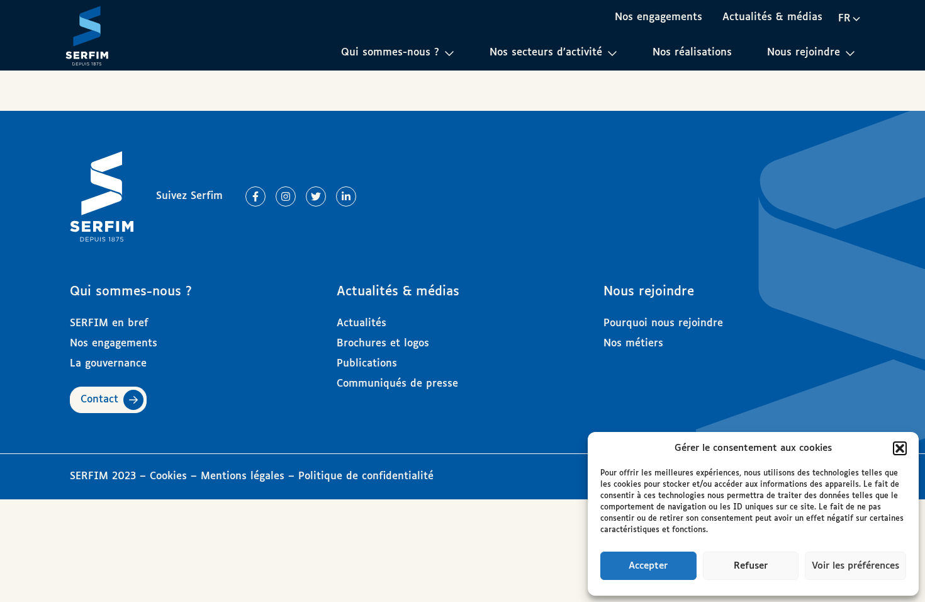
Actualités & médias (772, 17)
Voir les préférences (855, 566)
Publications (367, 363)
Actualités (361, 323)
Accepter (648, 566)
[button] (900, 448)
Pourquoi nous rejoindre (663, 323)
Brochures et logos (383, 343)
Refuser (751, 566)
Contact (99, 399)
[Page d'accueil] (87, 35)
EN (849, 40)
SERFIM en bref (109, 323)
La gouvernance (108, 363)
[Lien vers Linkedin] (346, 196)
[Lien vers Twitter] (316, 196)
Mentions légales (242, 476)
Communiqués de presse (397, 383)
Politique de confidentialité (366, 476)
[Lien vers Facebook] (255, 196)
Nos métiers (633, 343)
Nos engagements (658, 17)
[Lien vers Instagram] (286, 196)
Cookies (170, 476)
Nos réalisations (692, 52)
